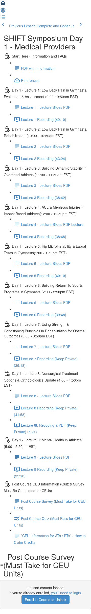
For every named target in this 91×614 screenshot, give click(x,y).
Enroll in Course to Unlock (45, 599)
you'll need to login (66, 592)
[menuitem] (3, 11)
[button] (3, 4)
